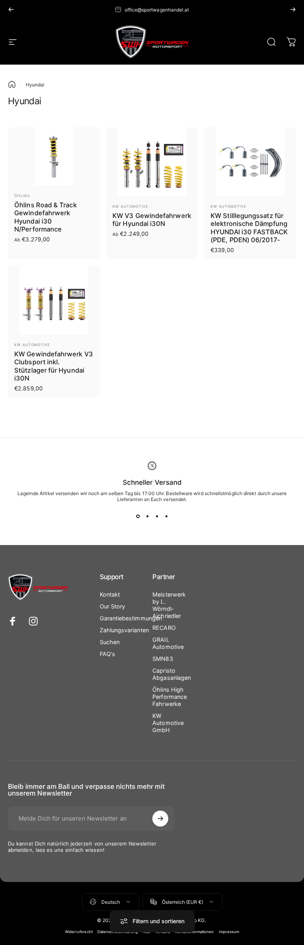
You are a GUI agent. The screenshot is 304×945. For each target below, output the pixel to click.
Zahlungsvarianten (124, 630)
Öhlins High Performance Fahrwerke (169, 696)
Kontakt (110, 594)
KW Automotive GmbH (168, 722)
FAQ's (107, 653)
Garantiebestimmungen (131, 618)
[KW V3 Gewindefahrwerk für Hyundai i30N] (152, 161)
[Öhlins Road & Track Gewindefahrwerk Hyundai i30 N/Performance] (54, 156)
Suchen (110, 642)
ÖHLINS (22, 195)
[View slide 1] (137, 516)
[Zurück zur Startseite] (12, 84)
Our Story (112, 606)
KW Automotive (130, 206)
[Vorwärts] (293, 9)
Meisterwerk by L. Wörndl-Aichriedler (169, 605)
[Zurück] (11, 9)
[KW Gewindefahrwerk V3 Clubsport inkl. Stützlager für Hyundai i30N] (54, 300)
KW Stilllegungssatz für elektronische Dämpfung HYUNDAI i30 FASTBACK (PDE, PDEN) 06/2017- (249, 228)
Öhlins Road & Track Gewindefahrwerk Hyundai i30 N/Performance (45, 217)
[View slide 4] (166, 516)
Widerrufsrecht (79, 932)
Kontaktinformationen (194, 932)
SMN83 (162, 658)
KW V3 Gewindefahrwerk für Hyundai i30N (151, 220)
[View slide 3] (157, 516)
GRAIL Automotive (168, 643)
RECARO (163, 627)
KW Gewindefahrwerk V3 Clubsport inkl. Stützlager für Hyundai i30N (53, 366)
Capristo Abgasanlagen (171, 674)
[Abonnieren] (160, 818)
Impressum (229, 932)
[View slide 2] (147, 516)
